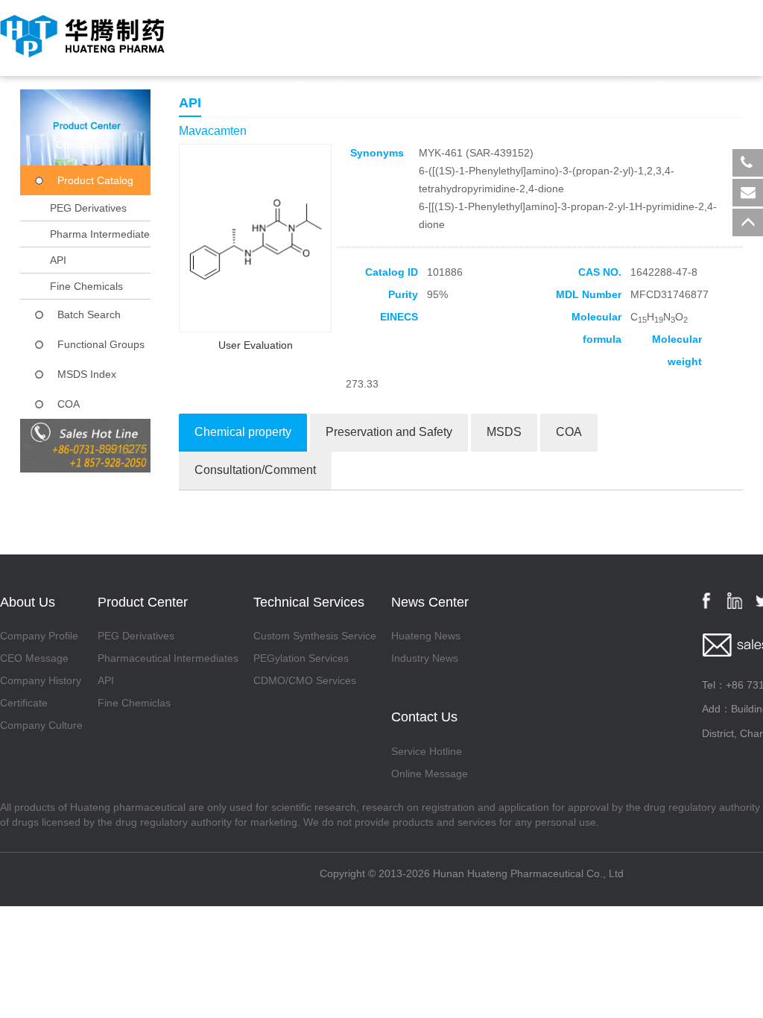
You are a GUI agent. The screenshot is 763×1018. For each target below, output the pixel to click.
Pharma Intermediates (102, 234)
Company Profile (39, 636)
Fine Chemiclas (134, 703)
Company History (40, 680)
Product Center (333, 85)
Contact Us (82, 145)
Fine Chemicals (86, 286)
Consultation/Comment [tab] (255, 470)
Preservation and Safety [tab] (389, 432)
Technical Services (497, 85)
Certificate (24, 703)
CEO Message (34, 658)
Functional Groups (101, 344)
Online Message (429, 774)
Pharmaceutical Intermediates (168, 658)
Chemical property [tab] (242, 432)
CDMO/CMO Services (304, 680)
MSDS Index (86, 374)
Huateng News (425, 636)
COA (68, 404)
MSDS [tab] (504, 432)
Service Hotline (426, 751)
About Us (190, 85)
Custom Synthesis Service (314, 636)
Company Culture (41, 725)
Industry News (424, 658)
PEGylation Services (301, 658)
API (58, 260)
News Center (656, 85)
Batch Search (89, 314)
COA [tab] (569, 432)
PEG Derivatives (88, 208)
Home (70, 85)
